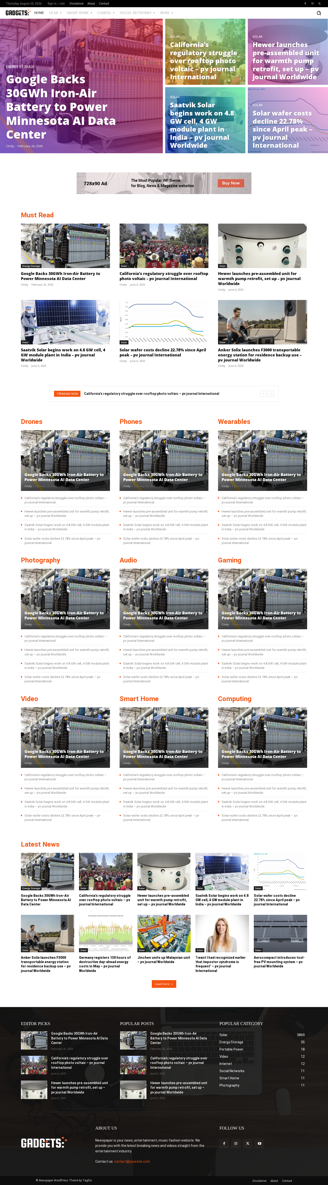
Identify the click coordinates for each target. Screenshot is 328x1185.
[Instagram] (312, 3)
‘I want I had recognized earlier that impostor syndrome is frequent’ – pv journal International (220, 964)
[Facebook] (305, 3)
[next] (271, 394)
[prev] (263, 394)
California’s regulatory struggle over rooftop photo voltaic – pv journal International (164, 276)
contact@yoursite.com (132, 1161)
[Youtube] (259, 1143)
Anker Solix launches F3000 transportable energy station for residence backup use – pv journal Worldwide (260, 355)
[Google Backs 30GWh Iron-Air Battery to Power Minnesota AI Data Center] (81, 86)
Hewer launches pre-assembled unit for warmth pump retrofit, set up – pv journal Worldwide (259, 278)
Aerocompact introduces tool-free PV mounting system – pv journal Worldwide (279, 962)
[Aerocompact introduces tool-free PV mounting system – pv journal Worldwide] (280, 933)
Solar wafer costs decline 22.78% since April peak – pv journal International (163, 352)
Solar (175, 36)
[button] (319, 13)
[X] (319, 3)
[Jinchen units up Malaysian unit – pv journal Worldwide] (164, 933)
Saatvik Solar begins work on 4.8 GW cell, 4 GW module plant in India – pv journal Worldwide (63, 355)
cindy (24, 284)
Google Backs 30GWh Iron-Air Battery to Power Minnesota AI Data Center (60, 276)
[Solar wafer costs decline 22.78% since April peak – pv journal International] (288, 120)
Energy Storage (20, 66)
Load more (162, 984)
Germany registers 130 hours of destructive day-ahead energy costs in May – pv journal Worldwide (105, 964)
